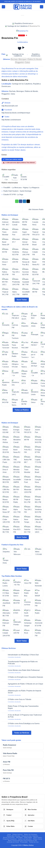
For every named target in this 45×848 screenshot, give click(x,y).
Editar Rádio (28, 837)
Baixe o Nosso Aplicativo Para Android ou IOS (22, 840)
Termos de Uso (34, 842)
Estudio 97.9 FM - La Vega (13, 194)
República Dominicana (23, 23)
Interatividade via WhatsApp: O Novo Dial (23, 655)
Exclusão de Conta (13, 842)
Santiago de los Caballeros (17, 26)
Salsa (27, 62)
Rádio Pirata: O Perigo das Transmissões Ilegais (23, 707)
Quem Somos (37, 837)
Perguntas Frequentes (10, 839)
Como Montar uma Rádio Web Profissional (24, 670)
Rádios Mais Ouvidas (13, 836)
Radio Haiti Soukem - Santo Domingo (17, 191)
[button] (3, 7)
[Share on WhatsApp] (17, 201)
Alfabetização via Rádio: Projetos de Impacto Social (24, 692)
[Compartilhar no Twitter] (24, 201)
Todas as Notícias (21, 733)
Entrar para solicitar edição (13, 159)
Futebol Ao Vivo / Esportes (30, 836)
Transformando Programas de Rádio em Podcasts (23, 662)
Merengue (22, 59)
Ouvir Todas (22, 300)
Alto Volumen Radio (36, 209)
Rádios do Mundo (34, 59)
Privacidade (24, 842)
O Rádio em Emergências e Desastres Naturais (25, 677)
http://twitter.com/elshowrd (11, 120)
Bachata (14, 59)
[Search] (41, 7)
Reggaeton (19, 62)
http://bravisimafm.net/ (10, 106)
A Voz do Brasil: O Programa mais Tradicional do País (25, 716)
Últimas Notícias (17, 834)
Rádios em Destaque (30, 834)
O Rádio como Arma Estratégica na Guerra (23, 723)
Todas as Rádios (22, 410)
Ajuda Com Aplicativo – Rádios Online (30, 839)
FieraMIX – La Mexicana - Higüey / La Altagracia (21, 187)
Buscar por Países (9, 837)
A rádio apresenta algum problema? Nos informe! (20, 162)
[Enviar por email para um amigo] (28, 201)
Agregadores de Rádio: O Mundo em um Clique (25, 684)
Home (9, 834)
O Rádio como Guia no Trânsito (19, 699)
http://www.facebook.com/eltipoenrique (16, 113)
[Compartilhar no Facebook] (20, 201)
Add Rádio (19, 837)
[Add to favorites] (19, 48)
